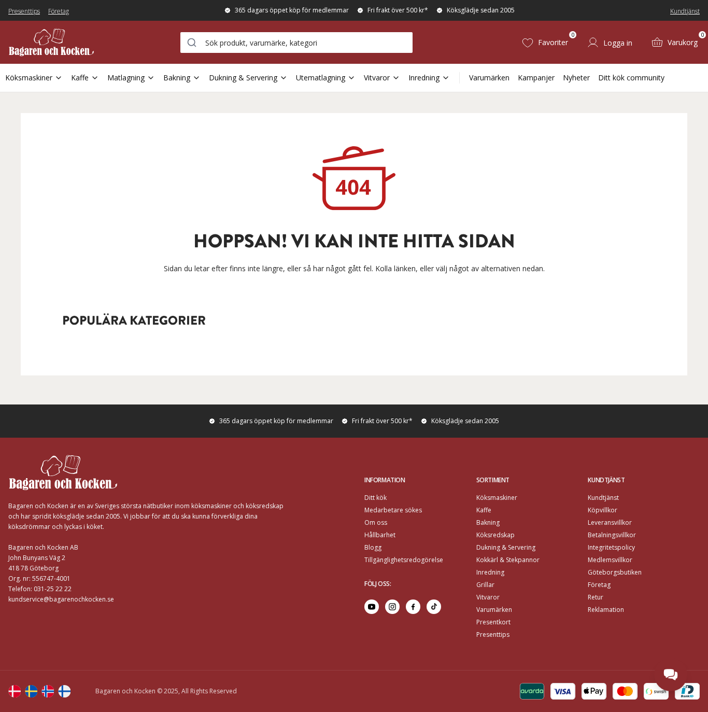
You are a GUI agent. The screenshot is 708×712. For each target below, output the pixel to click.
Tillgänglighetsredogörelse (403, 559)
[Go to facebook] (413, 606)
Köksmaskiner (28, 77)
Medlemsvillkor (610, 559)
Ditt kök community (631, 77)
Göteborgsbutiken (615, 572)
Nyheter (576, 77)
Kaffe (80, 77)
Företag (58, 11)
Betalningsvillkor (612, 534)
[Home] (51, 42)
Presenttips (24, 11)
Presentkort (493, 622)
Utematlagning (320, 77)
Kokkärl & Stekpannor (508, 559)
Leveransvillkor (610, 522)
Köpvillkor (602, 510)
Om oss (375, 522)
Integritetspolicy (611, 547)
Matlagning (126, 77)
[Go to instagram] (392, 606)
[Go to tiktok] (434, 606)
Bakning (176, 77)
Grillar (485, 584)
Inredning (424, 77)
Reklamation (606, 609)
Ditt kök (375, 497)
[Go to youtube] (371, 606)
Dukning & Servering (243, 77)
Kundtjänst (685, 11)
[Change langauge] (14, 691)
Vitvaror (377, 77)
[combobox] (296, 42)
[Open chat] (670, 674)
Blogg (372, 547)
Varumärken (489, 77)
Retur (595, 597)
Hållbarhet (379, 534)
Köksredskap (495, 534)
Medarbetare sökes (393, 510)
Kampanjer (536, 77)
